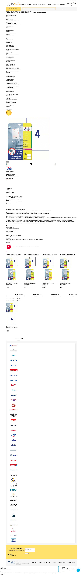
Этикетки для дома (9, 80)
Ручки (7, 73)
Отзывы (23, 209)
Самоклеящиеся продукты (10, 75)
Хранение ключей (9, 101)
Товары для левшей (9, 95)
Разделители (8, 72)
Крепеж (7, 47)
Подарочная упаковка (9, 62)
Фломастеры (8, 98)
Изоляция (7, 27)
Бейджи (7, 18)
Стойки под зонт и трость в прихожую (12, 94)
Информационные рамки (10, 30)
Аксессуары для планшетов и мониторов (13, 13)
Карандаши (8, 34)
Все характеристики (9, 178)
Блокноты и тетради (9, 19)
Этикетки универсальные (10, 88)
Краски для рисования (10, 46)
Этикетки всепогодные (10, 79)
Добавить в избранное (10, 107)
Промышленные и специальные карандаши (13, 69)
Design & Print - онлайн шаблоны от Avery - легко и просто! (25, 246)
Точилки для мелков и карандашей (12, 96)
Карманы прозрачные (9, 35)
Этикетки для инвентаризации (11, 81)
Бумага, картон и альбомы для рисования (13, 20)
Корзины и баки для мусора (10, 43)
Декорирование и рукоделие (11, 23)
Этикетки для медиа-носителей (11, 83)
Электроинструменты (9, 105)
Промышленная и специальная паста (12, 68)
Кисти (7, 38)
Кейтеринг (7, 37)
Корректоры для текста (10, 45)
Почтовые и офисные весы (10, 64)
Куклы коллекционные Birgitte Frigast (12, 49)
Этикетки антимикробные (26, 11)
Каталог (10, 11)
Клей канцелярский (9, 39)
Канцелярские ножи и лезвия (11, 33)
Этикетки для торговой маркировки (12, 86)
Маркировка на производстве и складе (12, 54)
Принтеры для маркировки (10, 65)
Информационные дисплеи (10, 28)
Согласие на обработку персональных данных (22, 563)
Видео (16, 209)
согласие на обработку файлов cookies (54, 572)
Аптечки (7, 16)
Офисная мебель (9, 58)
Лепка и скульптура (9, 52)
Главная (7, 11)
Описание (7, 209)
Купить (18, 296)
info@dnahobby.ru (73, 5)
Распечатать (8, 106)
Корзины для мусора (9, 42)
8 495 (71, 3)
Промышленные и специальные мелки (12, 71)
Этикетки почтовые (9, 87)
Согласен (1, 574)
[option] (41, 138)
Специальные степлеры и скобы (11, 92)
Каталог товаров (13, 8)
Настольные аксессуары (10, 57)
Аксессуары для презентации (11, 15)
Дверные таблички (9, 22)
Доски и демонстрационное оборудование (13, 24)
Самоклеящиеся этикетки (17, 11)
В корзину (19, 201)
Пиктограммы (8, 61)
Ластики (7, 50)
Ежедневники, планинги (10, 26)
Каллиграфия (8, 31)
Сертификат (19, 209)
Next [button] (7, 166)
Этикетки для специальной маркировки (13, 84)
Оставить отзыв (9, 109)
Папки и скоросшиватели (10, 60)
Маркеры (7, 53)
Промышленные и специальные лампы (12, 67)
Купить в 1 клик (8, 203)
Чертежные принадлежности (11, 102)
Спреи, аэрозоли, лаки (10, 91)
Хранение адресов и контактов (11, 99)
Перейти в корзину (3, 568)
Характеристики (12, 209)
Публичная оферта (18, 564)
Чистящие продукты (9, 103)
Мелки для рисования (9, 56)
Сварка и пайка (8, 90)
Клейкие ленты (8, 41)
